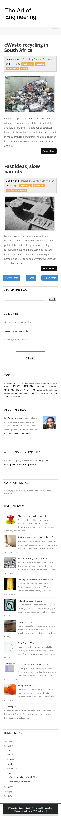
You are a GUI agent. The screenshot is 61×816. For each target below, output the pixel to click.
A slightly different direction (30, 600)
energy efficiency (23, 385)
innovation (39, 185)
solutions (45, 393)
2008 (6, 787)
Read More (48, 150)
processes (27, 393)
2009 (6, 746)
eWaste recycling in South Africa (26, 47)
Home (31, 277)
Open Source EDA (26, 643)
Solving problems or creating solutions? (35, 537)
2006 (6, 796)
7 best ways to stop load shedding (33, 516)
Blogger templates (21, 810)
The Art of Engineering (20, 13)
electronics (27, 64)
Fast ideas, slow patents (22, 169)
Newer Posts (11, 277)
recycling (40, 64)
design (13, 383)
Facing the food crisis (27, 685)
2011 (6, 741)
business (7, 383)
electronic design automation (39, 383)
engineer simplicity (47, 386)
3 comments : (13, 180)
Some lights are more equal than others (36, 579)
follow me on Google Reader (17, 433)
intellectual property (16, 190)
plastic (12, 393)
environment (29, 389)
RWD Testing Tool (40, 810)
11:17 (12, 63)
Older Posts (50, 277)
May (9, 754)
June (9, 750)
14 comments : (14, 59)
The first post (10, 706)
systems (12, 397)
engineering (25, 185)
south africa (12, 68)
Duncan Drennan (15, 418)
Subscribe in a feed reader (17, 330)
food (44, 390)
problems (19, 393)
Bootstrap (49, 807)
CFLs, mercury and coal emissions (33, 664)
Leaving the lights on (27, 622)
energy (6, 386)
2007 (6, 791)
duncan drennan (23, 383)
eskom (40, 390)
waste (24, 68)
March (10, 763)
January (10, 773)
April (9, 759)
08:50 (9, 185)
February (11, 768)
